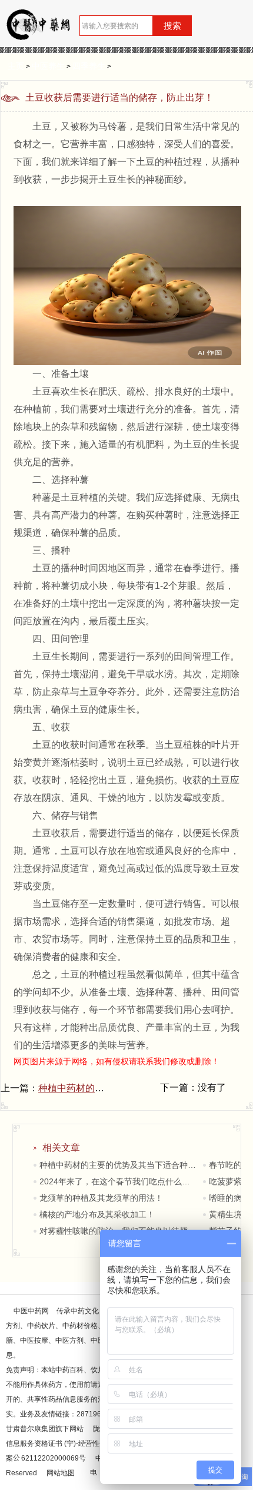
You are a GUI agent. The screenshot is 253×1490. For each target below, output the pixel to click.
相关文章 (61, 1148)
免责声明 (20, 1370)
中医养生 (48, 66)
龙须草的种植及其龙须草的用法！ (101, 1198)
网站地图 (60, 1473)
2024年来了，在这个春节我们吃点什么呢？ (118, 1181)
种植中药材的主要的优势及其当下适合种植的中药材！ (118, 1165)
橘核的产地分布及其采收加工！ (97, 1214)
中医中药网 (31, 1311)
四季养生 (88, 66)
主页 (16, 66)
